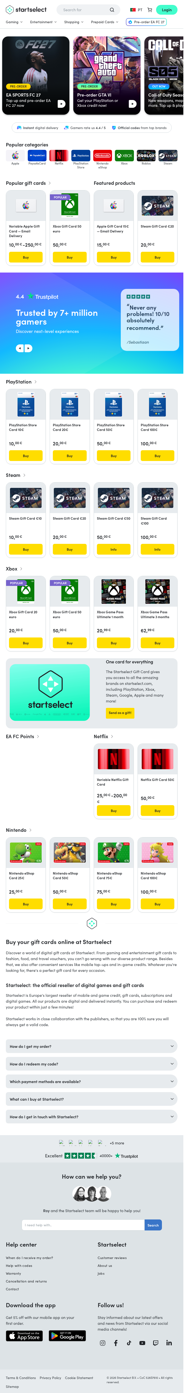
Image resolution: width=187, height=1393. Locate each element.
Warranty (13, 1273)
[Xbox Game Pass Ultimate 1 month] (114, 591)
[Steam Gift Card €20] (157, 206)
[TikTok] (130, 1343)
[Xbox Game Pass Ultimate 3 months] (157, 591)
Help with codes (19, 1265)
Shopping (71, 22)
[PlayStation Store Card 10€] (26, 404)
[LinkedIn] (171, 1343)
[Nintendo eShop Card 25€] (26, 853)
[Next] (28, 348)
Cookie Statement (79, 1377)
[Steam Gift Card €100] (157, 498)
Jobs (101, 1273)
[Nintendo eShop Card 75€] (114, 853)
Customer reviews (112, 1257)
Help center (21, 1244)
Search (153, 1225)
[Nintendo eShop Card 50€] (69, 853)
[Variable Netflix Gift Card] (114, 759)
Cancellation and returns (26, 1281)
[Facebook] (117, 1343)
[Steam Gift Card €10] (26, 498)
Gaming (12, 22)
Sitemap (12, 1386)
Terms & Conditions (21, 1377)
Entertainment (41, 22)
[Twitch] (157, 1343)
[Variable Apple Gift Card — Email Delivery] (26, 205)
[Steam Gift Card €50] (114, 498)
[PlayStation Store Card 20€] (69, 404)
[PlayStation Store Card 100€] (157, 404)
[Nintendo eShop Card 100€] (157, 853)
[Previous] (20, 348)
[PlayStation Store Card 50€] (113, 404)
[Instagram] (104, 1343)
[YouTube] (144, 1343)
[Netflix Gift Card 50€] (157, 759)
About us (105, 1265)
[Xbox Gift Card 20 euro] (25, 591)
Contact (12, 1289)
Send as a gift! (120, 712)
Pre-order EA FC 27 (149, 22)
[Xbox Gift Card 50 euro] (69, 205)
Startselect (112, 1244)
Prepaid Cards (102, 22)
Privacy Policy (50, 1377)
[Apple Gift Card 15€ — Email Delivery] (113, 205)
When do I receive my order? (29, 1257)
